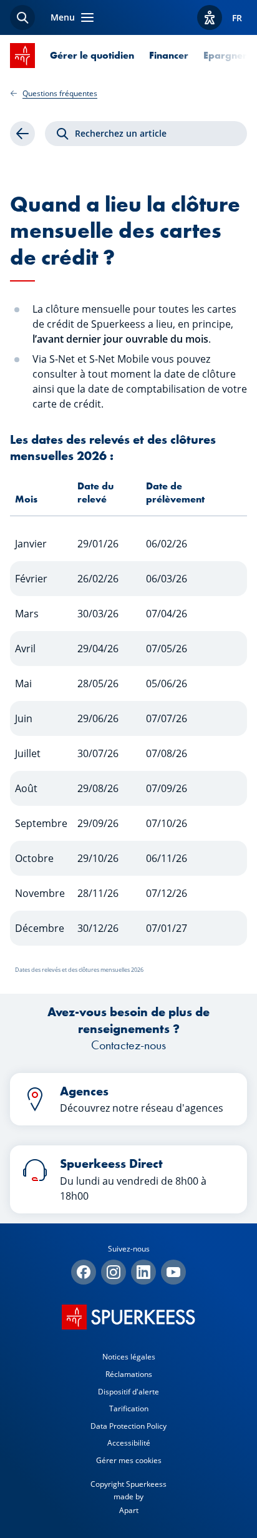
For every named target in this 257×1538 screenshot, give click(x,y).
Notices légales (128, 1356)
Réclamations (128, 1374)
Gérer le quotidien (92, 55)
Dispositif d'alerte (128, 1391)
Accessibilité (128, 1443)
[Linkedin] (143, 1272)
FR (237, 18)
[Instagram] (113, 1272)
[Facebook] (83, 1272)
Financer (168, 55)
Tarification (128, 1408)
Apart (128, 1510)
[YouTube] (173, 1272)
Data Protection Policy (128, 1426)
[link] (22, 133)
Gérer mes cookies (129, 1460)
